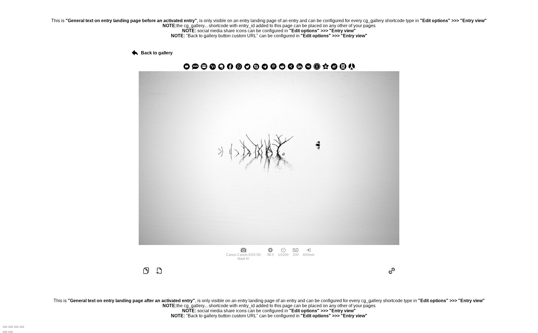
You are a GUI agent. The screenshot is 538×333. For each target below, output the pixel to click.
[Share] (10, 327)
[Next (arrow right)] (10, 332)
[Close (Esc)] (5, 327)
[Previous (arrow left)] (5, 332)
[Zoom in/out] (22, 327)
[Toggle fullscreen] (16, 327)
